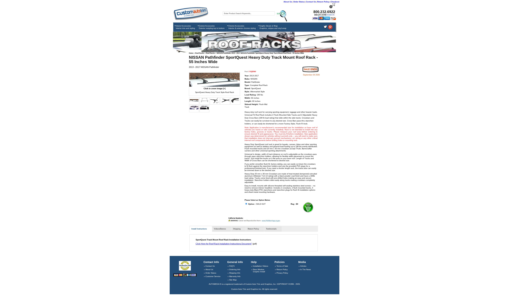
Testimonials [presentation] (271, 229)
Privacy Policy (282, 273)
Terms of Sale (282, 266)
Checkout (335, 2)
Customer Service (212, 276)
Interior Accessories (185, 27)
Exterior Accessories (212, 27)
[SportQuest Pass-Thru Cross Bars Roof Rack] (225, 101)
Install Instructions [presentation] (199, 229)
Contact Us (311, 2)
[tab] (201, 229)
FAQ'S (231, 266)
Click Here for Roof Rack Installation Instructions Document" (224, 244)
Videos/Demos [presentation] (220, 229)
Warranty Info (234, 276)
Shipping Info (234, 273)
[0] (334, 5)
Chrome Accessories (242, 27)
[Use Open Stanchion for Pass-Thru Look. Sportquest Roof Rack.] (194, 107)
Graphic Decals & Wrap (273, 27)
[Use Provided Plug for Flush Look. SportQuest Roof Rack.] (204, 107)
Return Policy (323, 2)
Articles (303, 266)
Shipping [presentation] (237, 229)
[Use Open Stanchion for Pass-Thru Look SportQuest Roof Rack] (214, 101)
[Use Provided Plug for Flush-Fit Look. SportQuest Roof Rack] (235, 100)
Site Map (233, 280)
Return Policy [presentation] (253, 229)
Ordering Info (234, 269)
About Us (288, 2)
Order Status (299, 2)
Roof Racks (200, 53)
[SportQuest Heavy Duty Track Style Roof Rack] (214, 80)
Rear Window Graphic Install (259, 270)
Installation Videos (260, 266)
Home (191, 53)
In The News (305, 269)
